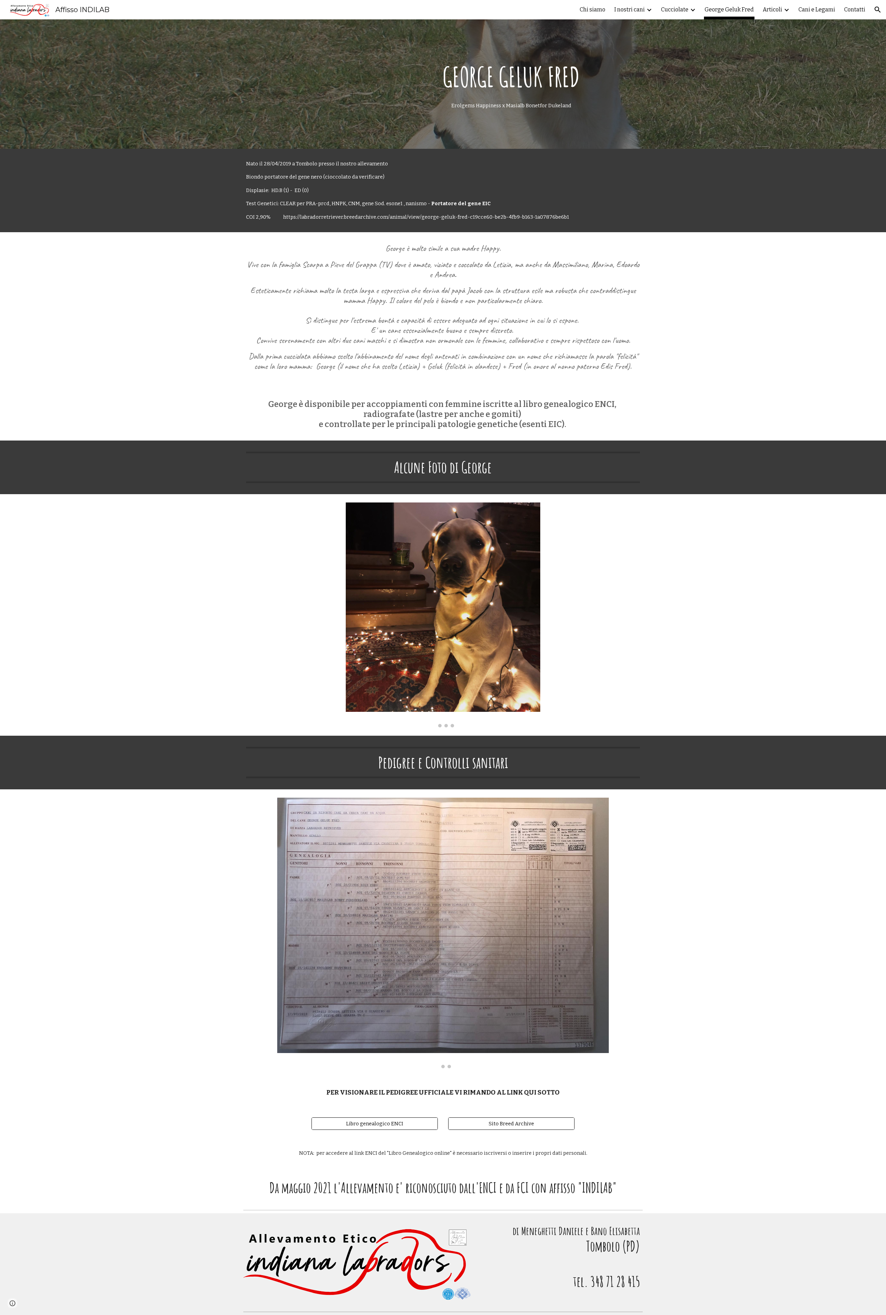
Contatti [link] (854, 9)
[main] (511, 84)
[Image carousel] (443, 614)
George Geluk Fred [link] (729, 9)
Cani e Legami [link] (816, 9)
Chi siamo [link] (592, 9)
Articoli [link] (772, 9)
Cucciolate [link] (674, 9)
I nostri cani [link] (629, 9)
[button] (877, 9)
